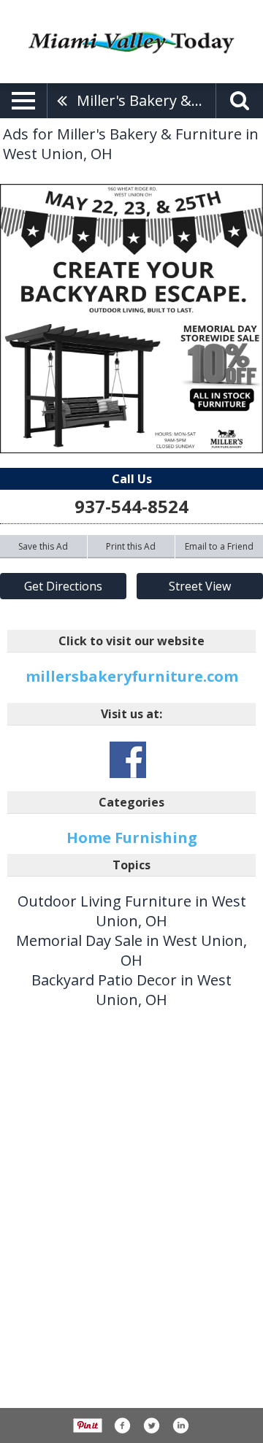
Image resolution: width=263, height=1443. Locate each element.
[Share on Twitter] (151, 1425)
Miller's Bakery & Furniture (146, 100)
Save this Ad (43, 546)
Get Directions (63, 586)
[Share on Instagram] (180, 1425)
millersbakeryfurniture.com (132, 676)
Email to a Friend (219, 546)
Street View (200, 586)
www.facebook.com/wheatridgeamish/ (128, 760)
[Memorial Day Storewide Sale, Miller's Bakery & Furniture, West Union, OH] (131, 318)
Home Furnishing (131, 837)
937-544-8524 (131, 506)
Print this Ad (131, 546)
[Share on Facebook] (122, 1425)
